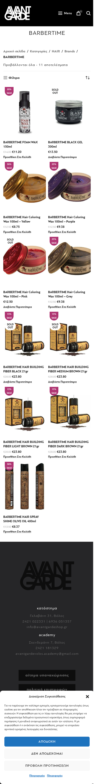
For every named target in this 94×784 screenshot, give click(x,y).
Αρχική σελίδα (14, 51)
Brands (69, 51)
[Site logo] (17, 13)
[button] (87, 696)
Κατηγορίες (38, 51)
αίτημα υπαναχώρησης (47, 675)
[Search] (88, 13)
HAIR (56, 51)
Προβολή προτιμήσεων (47, 766)
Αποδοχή (47, 741)
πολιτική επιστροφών (47, 689)
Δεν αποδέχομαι (47, 754)
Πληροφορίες (37, 775)
